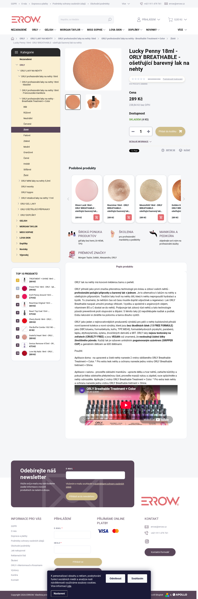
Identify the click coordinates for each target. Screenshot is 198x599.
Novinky (24, 249)
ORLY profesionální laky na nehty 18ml (39, 76)
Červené (27, 124)
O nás (24, 3)
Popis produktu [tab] (124, 266)
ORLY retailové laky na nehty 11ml (37, 198)
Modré (27, 147)
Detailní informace (138, 141)
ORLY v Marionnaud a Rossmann (26, 565)
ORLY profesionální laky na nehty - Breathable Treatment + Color (38, 100)
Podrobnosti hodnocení (173, 79)
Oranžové (28, 152)
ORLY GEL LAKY (28, 204)
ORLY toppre (27, 192)
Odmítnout (115, 578)
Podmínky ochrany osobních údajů (69, 3)
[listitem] (86, 199)
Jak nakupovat (18, 550)
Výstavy (15, 570)
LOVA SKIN (25, 238)
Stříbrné (27, 169)
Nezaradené (26, 59)
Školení (14, 560)
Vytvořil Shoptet (155, 595)
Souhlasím (137, 578)
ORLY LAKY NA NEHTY (31, 70)
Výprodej (24, 255)
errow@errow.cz (159, 527)
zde (69, 586)
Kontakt (15, 580)
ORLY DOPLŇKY (28, 215)
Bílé (25, 107)
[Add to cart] (96, 217)
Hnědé (27, 164)
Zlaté (26, 129)
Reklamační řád (18, 555)
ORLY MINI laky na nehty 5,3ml (35, 181)
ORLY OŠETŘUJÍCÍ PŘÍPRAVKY (35, 209)
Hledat (110, 19)
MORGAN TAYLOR (28, 226)
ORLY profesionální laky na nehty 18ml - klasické (40, 83)
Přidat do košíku (167, 131)
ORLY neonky (27, 186)
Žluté (26, 175)
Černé (26, 158)
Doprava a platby (40, 3)
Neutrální (28, 118)
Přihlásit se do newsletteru (81, 496)
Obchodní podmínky (100, 3)
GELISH (23, 221)
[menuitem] (20, 29)
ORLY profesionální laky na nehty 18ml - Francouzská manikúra (40, 91)
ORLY (22, 65)
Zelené (27, 141)
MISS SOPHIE (26, 232)
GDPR (14, 3)
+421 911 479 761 (159, 533)
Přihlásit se (78, 562)
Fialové (27, 135)
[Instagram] (147, 541)
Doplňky (24, 243)
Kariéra (14, 575)
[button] (68, 199)
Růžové (27, 112)
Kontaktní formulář (160, 552)
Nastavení (59, 593)
